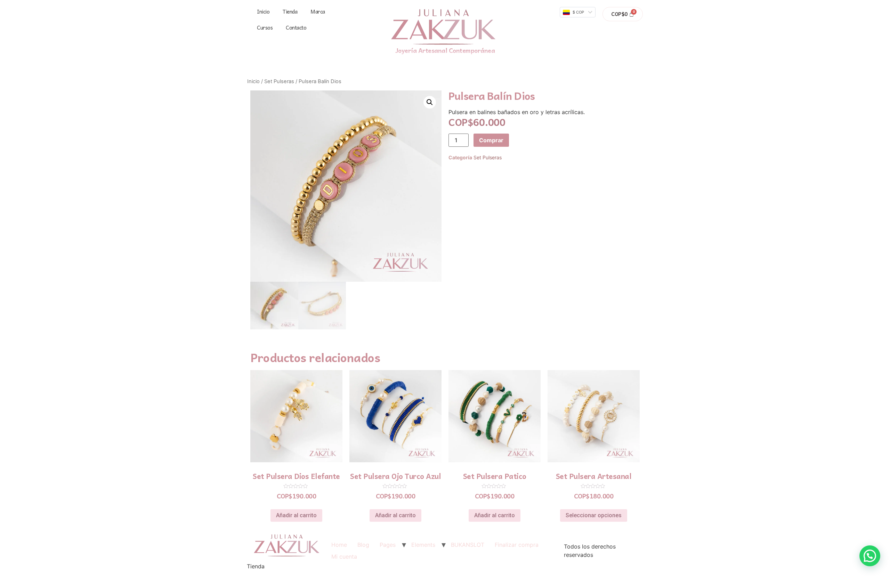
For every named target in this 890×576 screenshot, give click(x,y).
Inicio (263, 11)
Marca (317, 11)
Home (339, 544)
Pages (388, 544)
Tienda (290, 11)
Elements (423, 544)
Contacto (296, 27)
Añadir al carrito (296, 515)
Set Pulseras (279, 81)
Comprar (491, 140)
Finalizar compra (517, 544)
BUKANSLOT (467, 544)
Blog (363, 544)
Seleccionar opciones (594, 515)
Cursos (265, 27)
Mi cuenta (344, 556)
